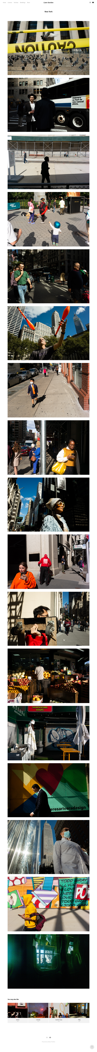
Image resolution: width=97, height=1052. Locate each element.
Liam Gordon (48, 2)
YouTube (16, 2)
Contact (10, 2)
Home (4, 2)
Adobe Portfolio (51, 1041)
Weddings (22, 2)
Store (28, 2)
